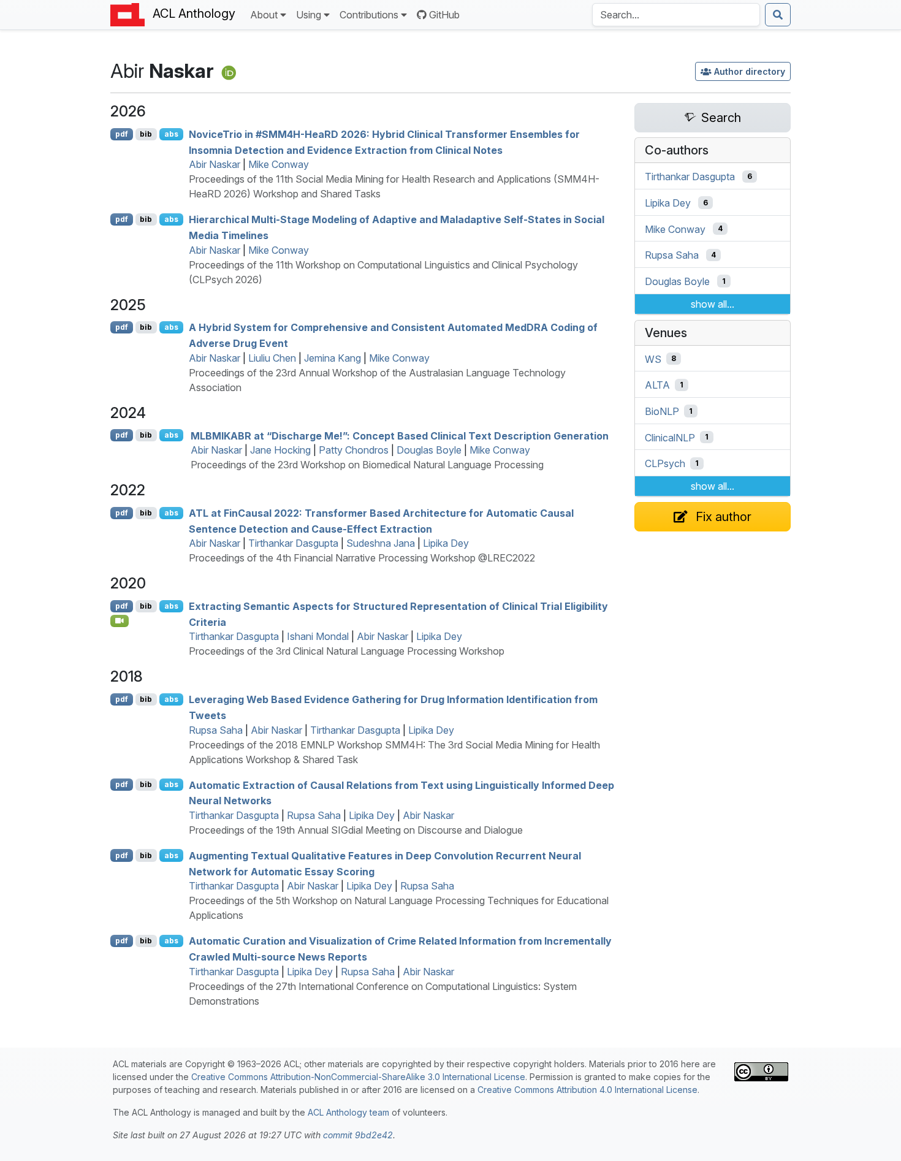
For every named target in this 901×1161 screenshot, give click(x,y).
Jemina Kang (332, 358)
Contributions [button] (369, 15)
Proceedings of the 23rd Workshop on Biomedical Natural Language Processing (367, 465)
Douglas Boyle (429, 450)
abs (171, 134)
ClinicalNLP (670, 437)
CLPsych (665, 463)
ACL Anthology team (348, 1112)
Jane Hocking (280, 450)
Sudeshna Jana (380, 543)
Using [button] (308, 15)
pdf (121, 134)
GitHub (444, 15)
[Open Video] (119, 621)
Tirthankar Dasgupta (293, 543)
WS (653, 358)
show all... (712, 304)
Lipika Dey (446, 543)
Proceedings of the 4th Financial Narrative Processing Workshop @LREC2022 (362, 558)
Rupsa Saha (216, 730)
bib (146, 134)
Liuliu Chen (272, 358)
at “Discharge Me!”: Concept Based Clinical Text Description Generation (400, 435)
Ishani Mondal (318, 636)
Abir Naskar (214, 164)
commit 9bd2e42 (358, 1135)
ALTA (657, 385)
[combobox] (676, 14)
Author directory (749, 71)
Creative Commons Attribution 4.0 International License (587, 1089)
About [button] (264, 15)
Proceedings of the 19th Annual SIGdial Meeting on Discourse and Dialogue (356, 830)
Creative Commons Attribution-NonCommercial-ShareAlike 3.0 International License (358, 1077)
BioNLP (662, 411)
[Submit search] (778, 14)
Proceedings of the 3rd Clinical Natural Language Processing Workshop (346, 651)
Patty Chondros (354, 450)
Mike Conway (278, 164)
